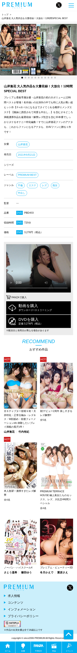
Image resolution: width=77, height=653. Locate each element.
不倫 (20, 185)
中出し (21, 193)
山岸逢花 (23, 144)
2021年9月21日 (26, 154)
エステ (32, 185)
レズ (44, 185)
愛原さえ (62, 572)
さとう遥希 (10, 572)
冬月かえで (46, 572)
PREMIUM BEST (27, 174)
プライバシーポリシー (23, 616)
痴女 (55, 185)
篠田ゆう (26, 572)
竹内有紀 (23, 432)
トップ (5, 14)
